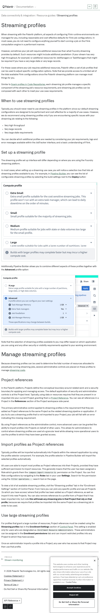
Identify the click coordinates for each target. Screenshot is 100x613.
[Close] (95, 560)
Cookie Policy (71, 582)
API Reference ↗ (12, 601)
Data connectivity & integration (18, 16)
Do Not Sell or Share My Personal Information (74, 603)
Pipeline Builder (58, 174)
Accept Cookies (74, 588)
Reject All (73, 595)
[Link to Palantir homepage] (8, 6)
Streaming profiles (67, 16)
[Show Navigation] (5, 606)
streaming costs (17, 370)
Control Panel (66, 527)
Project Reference (59, 398)
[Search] (10, 606)
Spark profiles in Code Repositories (28, 84)
